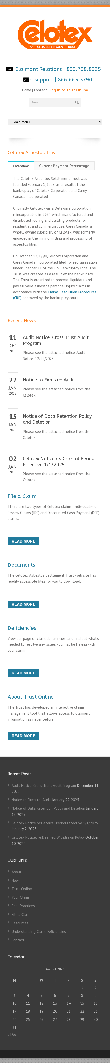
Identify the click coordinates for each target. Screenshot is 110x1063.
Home (27, 90)
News (16, 880)
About (16, 871)
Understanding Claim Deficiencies (39, 931)
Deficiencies (22, 628)
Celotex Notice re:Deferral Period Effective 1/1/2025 (58, 461)
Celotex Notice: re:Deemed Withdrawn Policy (48, 837)
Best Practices (23, 905)
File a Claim (22, 496)
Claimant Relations (39, 69)
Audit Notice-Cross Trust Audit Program (44, 785)
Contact (40, 90)
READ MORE (23, 541)
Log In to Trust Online (69, 90)
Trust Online (22, 888)
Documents (21, 565)
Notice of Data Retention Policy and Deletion (48, 808)
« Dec (12, 1034)
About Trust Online (31, 697)
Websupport (38, 80)
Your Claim (20, 897)
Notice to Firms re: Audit (49, 380)
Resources (20, 923)
